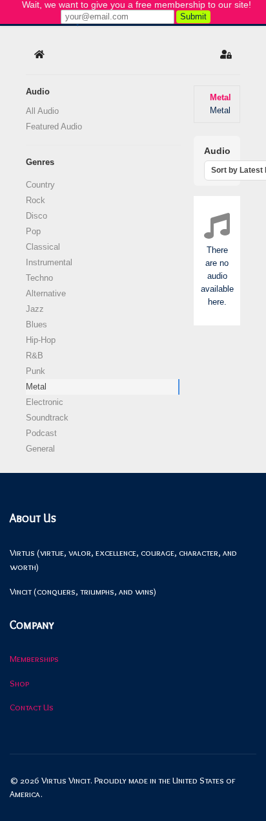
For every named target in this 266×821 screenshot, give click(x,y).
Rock (35, 200)
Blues (36, 324)
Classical (43, 247)
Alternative (46, 293)
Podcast (41, 433)
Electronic (44, 402)
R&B (34, 355)
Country (40, 185)
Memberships (34, 658)
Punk (35, 371)
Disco (36, 216)
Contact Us (32, 707)
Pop (33, 231)
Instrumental (49, 262)
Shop (19, 683)
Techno (39, 278)
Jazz (35, 309)
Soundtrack (47, 417)
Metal (36, 386)
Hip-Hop (41, 340)
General (40, 449)
